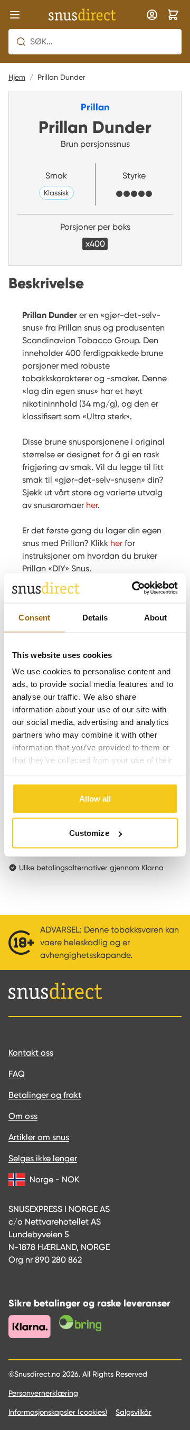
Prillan (95, 107)
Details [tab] (95, 617)
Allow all (95, 798)
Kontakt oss (30, 1053)
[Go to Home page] (82, 14)
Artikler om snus (38, 1137)
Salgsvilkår (133, 1412)
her (116, 543)
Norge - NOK (54, 1179)
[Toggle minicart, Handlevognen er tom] (173, 14)
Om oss (22, 1116)
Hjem (16, 77)
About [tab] (155, 617)
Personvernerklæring (43, 1393)
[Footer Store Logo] (55, 991)
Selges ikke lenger (42, 1158)
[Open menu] (14, 14)
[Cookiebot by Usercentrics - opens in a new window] (134, 588)
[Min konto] (152, 14)
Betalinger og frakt (44, 1095)
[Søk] (21, 41)
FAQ (16, 1074)
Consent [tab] (34, 617)
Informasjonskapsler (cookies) (57, 1412)
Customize (89, 833)
